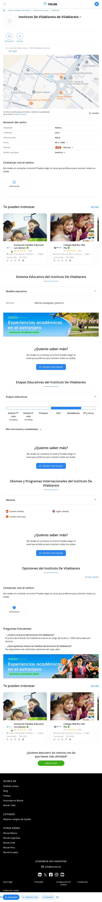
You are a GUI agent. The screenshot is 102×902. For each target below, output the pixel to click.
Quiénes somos (11, 786)
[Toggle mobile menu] (4, 4)
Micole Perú (9, 847)
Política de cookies (11, 890)
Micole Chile (9, 842)
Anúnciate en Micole (13, 800)
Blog (5, 790)
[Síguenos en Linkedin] (40, 874)
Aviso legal (7, 882)
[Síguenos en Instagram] (56, 874)
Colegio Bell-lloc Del (74, 246)
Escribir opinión (92, 577)
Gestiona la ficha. (20, 114)
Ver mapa (12, 51)
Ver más (95, 206)
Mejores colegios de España (17, 819)
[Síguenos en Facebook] (51, 874)
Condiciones (82, 882)
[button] (51, 291)
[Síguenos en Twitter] (45, 874)
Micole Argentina (11, 837)
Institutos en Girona (40, 10)
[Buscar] (97, 4)
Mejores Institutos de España (19, 10)
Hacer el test (51, 763)
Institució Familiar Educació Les (29, 246)
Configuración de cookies (63, 883)
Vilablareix (56, 10)
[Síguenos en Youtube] (62, 874)
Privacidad (38, 882)
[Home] (4, 10)
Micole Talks (9, 805)
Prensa (6, 795)
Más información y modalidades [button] (22, 429)
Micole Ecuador (10, 852)
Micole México (10, 833)
